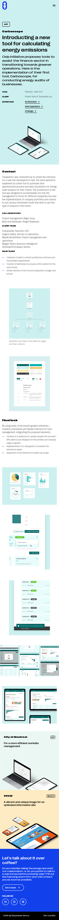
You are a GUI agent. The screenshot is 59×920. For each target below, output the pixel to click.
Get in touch (10, 887)
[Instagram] (14, 902)
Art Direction (31, 101)
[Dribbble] (23, 902)
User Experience (32, 106)
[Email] (5, 902)
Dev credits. (49, 915)
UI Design (29, 111)
